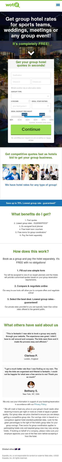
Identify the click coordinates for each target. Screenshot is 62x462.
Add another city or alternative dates (27, 88)
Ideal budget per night (21, 111)
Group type (16, 92)
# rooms (14, 101)
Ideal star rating (40, 101)
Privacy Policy (40, 404)
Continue (31, 129)
